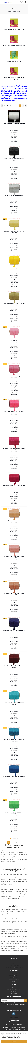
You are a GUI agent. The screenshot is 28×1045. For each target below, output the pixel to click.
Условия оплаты (14, 973)
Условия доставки (14, 975)
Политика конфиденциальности (14, 967)
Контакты (14, 961)
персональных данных (20, 1004)
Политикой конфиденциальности (17, 1002)
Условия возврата (14, 979)
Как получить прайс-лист (14, 989)
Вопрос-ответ (14, 991)
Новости (14, 963)
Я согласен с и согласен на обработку (14, 1003)
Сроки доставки (14, 977)
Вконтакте (13, 1013)
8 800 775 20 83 (15, 1021)
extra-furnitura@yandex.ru (15, 1024)
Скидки (14, 981)
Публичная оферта (14, 965)
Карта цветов (14, 993)
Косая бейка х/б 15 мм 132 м (14, 61)
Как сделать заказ (14, 987)
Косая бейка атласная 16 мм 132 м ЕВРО (14, 45)
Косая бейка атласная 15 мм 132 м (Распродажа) (14, 78)
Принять (14, 1041)
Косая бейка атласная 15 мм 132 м (14, 29)
